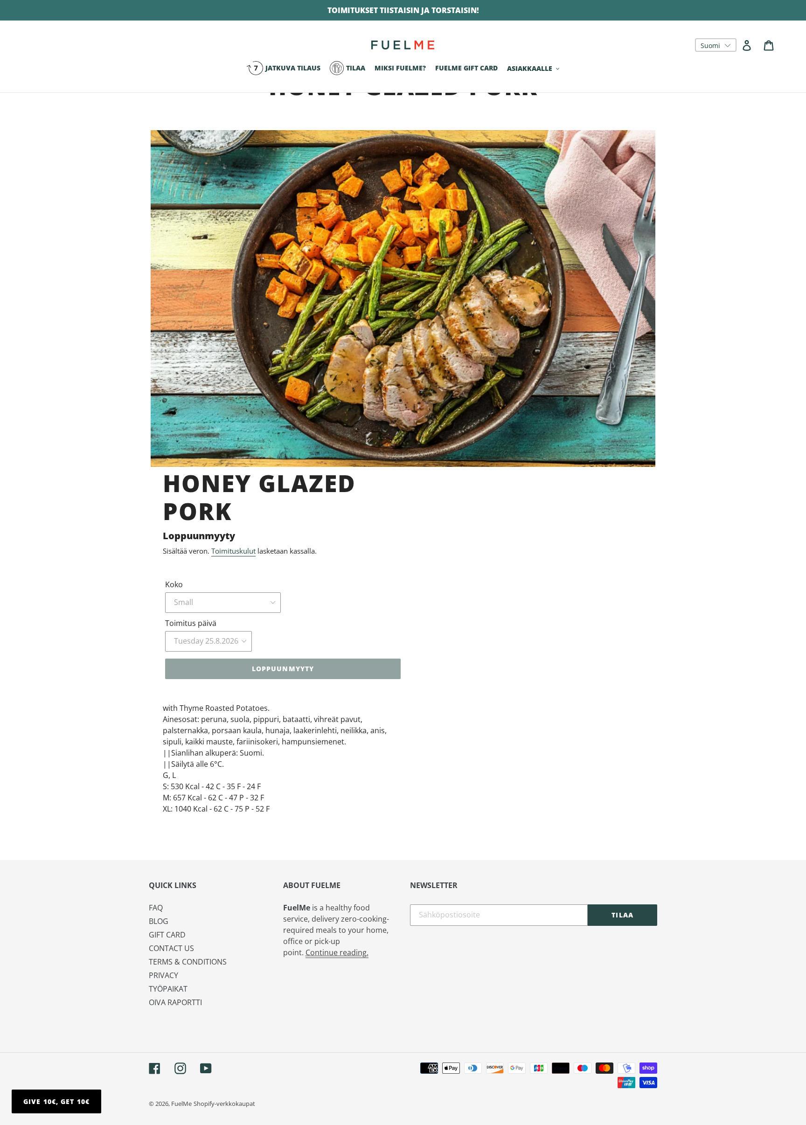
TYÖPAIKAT (168, 989)
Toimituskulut (233, 551)
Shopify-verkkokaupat (224, 1103)
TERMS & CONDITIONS (188, 962)
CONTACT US (171, 948)
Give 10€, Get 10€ (56, 1101)
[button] (716, 45)
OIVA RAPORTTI (175, 1002)
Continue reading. (337, 952)
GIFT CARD (167, 935)
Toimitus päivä (190, 623)
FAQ (156, 908)
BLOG (158, 921)
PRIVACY (163, 975)
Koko (174, 584)
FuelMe (181, 1103)
